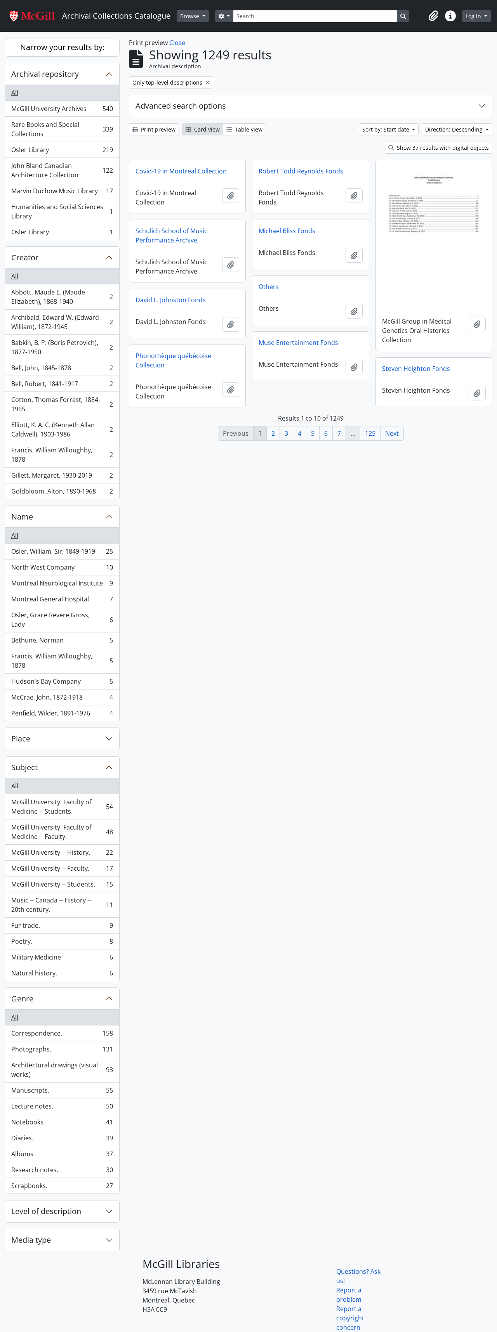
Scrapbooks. (62, 1187)
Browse (190, 16)
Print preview (157, 129)
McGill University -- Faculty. (62, 870)
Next (392, 433)
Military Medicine (62, 959)
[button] (433, 15)
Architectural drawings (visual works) (62, 1070)
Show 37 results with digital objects (442, 147)
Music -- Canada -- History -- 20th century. (62, 905)
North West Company (62, 569)
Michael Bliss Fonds (287, 231)
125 (370, 433)
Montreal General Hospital (62, 601)
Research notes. (62, 1172)
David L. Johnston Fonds (171, 300)
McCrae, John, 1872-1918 (62, 699)
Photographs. (62, 1051)
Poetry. (62, 943)
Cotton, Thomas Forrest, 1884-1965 (62, 404)
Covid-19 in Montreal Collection (181, 171)
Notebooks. (62, 1124)
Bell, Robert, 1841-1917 (62, 385)
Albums (62, 1156)
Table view (247, 129)
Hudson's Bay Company (62, 683)
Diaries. (62, 1140)
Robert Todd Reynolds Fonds (301, 171)
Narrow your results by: (62, 47)
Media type (31, 1240)
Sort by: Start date (386, 129)
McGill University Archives (62, 110)
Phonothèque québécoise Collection (173, 360)
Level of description (46, 1211)
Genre (22, 998)
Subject (24, 767)
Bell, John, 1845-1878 (62, 370)
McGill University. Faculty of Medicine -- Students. (62, 807)
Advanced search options (181, 105)
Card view (206, 129)
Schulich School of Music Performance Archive (171, 235)
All (14, 92)
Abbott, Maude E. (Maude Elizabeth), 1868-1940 (62, 297)
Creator (24, 257)
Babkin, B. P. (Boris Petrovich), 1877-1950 (62, 347)
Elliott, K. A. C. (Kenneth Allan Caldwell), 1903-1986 (62, 429)
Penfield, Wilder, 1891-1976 (62, 715)
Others (269, 286)
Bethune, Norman (62, 642)
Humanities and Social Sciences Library (62, 211)
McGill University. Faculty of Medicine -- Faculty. (62, 832)
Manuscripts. (62, 1092)
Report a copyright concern (350, 1318)
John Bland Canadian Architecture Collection (62, 170)
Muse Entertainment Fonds (298, 342)
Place (20, 738)
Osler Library (62, 151)
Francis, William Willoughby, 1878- (62, 455)
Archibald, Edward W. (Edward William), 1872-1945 (62, 322)
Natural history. (62, 975)
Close (177, 42)
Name (22, 516)
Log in (474, 16)
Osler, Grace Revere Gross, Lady (62, 620)
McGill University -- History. (62, 854)
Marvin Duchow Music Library (62, 193)
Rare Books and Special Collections (62, 129)
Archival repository (45, 74)
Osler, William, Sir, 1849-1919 (62, 553)
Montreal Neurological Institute (62, 585)
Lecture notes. (62, 1108)
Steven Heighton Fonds (416, 368)
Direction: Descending (454, 129)
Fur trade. (62, 927)
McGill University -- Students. (62, 886)
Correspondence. (62, 1035)
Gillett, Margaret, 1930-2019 (62, 477)
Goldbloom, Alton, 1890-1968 (62, 493)
